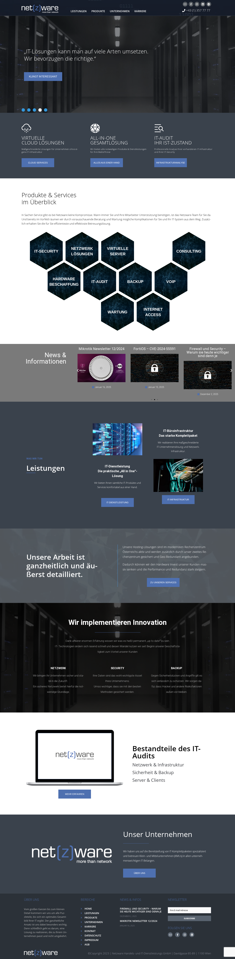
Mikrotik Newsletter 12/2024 (138, 921)
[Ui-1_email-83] (185, 4)
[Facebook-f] (191, 4)
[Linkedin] (202, 4)
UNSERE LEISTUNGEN (43, 76)
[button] (78, 370)
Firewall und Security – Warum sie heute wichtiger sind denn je (140, 910)
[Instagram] (197, 4)
